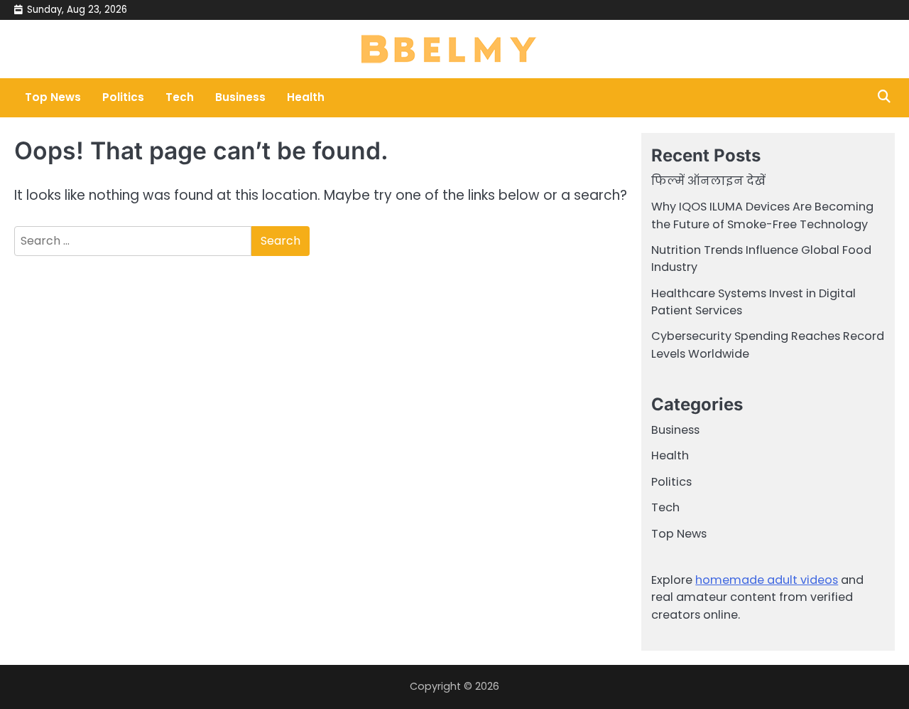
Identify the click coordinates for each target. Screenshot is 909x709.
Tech (179, 97)
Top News (53, 97)
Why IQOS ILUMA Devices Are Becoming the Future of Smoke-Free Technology (762, 215)
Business (240, 97)
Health (306, 97)
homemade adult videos (766, 580)
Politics (123, 97)
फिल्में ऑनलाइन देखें (708, 181)
